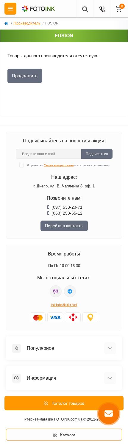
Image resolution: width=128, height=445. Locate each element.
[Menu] (10, 9)
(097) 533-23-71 (66, 207)
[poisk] (84, 8)
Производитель (27, 23)
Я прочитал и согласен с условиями (68, 165)
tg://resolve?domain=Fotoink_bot (70, 291)
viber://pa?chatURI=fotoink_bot (56, 291)
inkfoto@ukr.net (64, 305)
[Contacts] (102, 8)
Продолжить (25, 75)
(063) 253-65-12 (66, 213)
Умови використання (59, 165)
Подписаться (97, 154)
